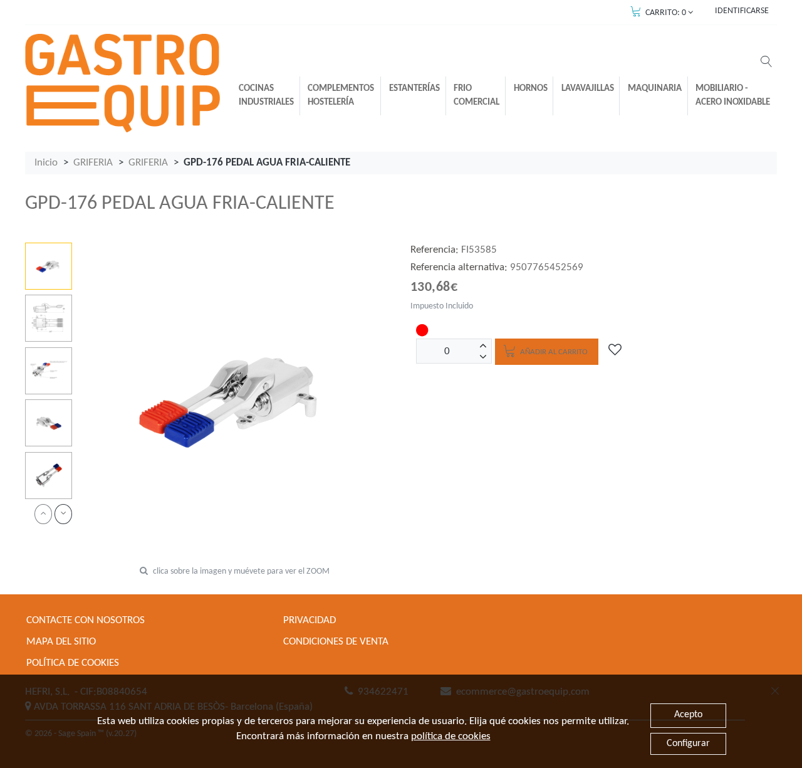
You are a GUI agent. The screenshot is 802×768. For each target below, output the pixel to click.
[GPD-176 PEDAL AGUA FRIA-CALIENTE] (48, 266)
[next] (63, 513)
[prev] (43, 513)
